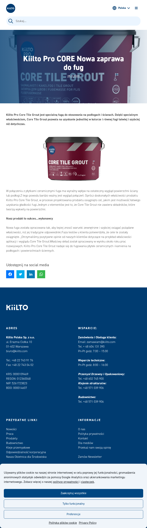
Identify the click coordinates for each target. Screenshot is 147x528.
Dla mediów (85, 443)
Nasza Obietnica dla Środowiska (26, 457)
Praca (9, 434)
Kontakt (83, 438)
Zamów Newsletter (90, 457)
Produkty (11, 438)
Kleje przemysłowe (18, 448)
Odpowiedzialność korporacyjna (26, 452)
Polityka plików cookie (63, 523)
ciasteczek (87, 482)
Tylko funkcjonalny (74, 504)
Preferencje (73, 514)
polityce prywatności (66, 482)
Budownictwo (14, 443)
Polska (122, 8)
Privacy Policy (87, 523)
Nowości (11, 429)
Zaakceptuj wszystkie (73, 493)
